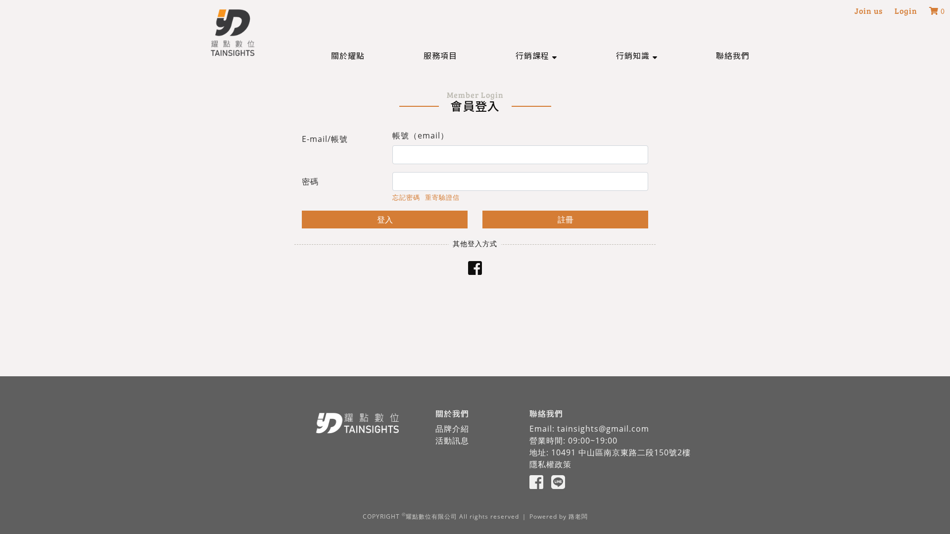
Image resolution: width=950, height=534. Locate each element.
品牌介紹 (452, 428)
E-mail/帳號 (325, 139)
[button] (536, 55)
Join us (869, 10)
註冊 (565, 219)
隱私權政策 (550, 464)
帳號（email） (420, 135)
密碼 (310, 181)
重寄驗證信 (442, 197)
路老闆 (578, 516)
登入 (385, 219)
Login (906, 10)
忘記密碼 (406, 197)
